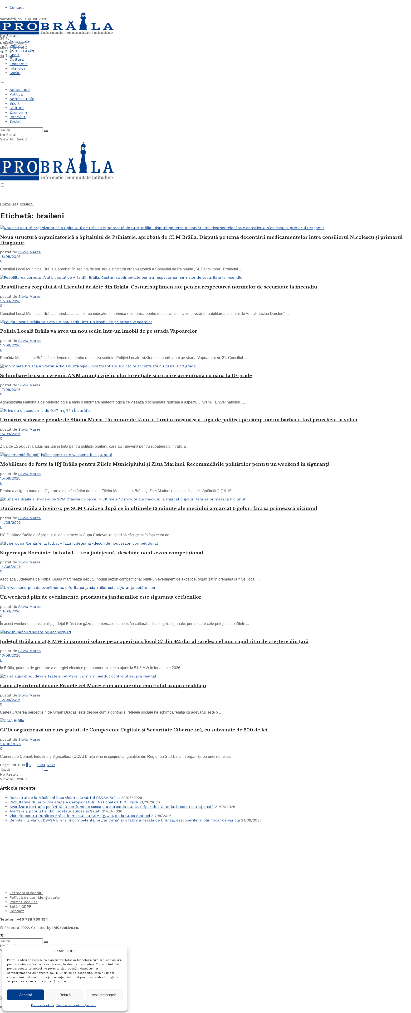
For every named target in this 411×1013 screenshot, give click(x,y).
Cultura (17, 59)
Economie (19, 64)
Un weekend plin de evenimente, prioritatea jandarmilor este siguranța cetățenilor (100, 597)
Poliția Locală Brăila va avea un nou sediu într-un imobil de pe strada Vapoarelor (98, 331)
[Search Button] (46, 131)
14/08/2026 (10, 522)
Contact (17, 7)
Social (15, 73)
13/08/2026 (10, 611)
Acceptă (25, 995)
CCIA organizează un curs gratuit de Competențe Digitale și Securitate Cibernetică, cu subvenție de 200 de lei (134, 730)
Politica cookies (42, 1005)
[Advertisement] (35, 856)
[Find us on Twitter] (2, 936)
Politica (16, 45)
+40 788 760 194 (31, 919)
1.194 (41, 765)
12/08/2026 (10, 699)
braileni (27, 204)
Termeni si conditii (26, 893)
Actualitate (20, 41)
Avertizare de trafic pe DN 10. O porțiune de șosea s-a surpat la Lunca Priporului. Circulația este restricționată (112, 806)
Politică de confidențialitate (76, 1005)
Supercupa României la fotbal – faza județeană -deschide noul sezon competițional (101, 553)
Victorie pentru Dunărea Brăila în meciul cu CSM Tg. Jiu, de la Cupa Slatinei (80, 815)
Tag (15, 204)
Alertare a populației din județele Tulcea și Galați (55, 811)
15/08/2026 (10, 478)
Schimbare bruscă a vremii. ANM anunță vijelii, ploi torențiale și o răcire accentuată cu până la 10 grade (126, 375)
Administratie (22, 98)
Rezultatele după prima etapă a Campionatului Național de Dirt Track (74, 802)
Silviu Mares (29, 252)
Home (5, 204)
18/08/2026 (10, 256)
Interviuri (18, 68)
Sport (15, 103)
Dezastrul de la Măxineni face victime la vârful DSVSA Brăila (65, 797)
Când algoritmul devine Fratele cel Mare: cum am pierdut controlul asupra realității (103, 685)
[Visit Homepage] (57, 34)
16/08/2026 (10, 434)
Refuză (65, 995)
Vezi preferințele (104, 995)
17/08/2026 (10, 301)
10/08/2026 (10, 744)
